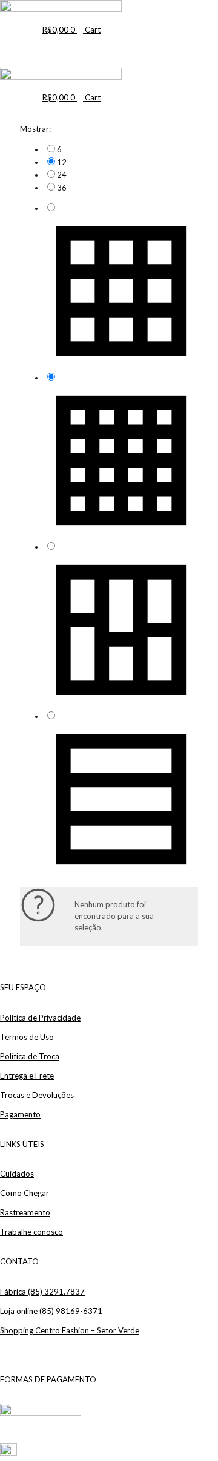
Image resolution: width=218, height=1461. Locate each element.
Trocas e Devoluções (37, 1095)
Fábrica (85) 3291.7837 (42, 1291)
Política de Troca (29, 1056)
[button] (44, 46)
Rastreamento (25, 1212)
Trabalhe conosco (31, 1232)
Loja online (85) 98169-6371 (51, 1311)
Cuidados (17, 1173)
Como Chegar (24, 1193)
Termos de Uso (27, 1037)
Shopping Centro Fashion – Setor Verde (69, 1330)
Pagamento (20, 1114)
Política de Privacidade (40, 1017)
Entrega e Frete (27, 1075)
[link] (121, 149)
